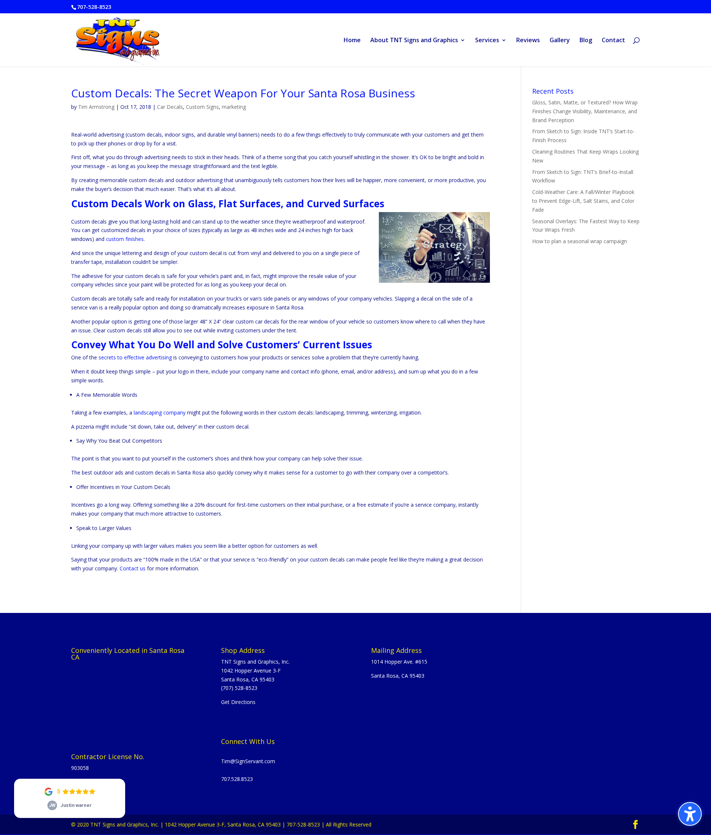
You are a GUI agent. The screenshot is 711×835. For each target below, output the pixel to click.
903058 (80, 767)
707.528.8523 (237, 778)
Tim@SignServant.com (248, 761)
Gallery (560, 40)
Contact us (133, 568)
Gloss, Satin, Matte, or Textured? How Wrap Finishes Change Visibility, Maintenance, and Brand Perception (585, 111)
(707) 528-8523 (239, 687)
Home (352, 40)
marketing (234, 106)
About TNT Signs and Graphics (414, 40)
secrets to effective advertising (135, 357)
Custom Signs (202, 106)
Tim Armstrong (96, 106)
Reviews (528, 40)
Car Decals (170, 106)
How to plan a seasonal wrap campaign (579, 241)
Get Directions (238, 701)
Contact (613, 40)
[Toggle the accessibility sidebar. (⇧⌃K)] (690, 814)
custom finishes (125, 238)
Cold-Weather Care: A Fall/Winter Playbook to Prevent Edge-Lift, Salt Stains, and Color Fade (583, 200)
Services (487, 40)
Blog (586, 40)
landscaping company (160, 412)
